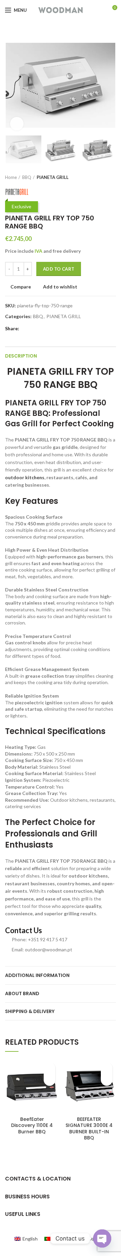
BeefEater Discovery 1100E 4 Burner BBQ (32, 1125)
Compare (20, 286)
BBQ (26, 177)
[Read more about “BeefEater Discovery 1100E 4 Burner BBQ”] (49, 1080)
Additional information (37, 975)
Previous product (99, 177)
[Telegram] (55, 328)
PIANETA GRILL (53, 177)
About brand (22, 993)
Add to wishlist (60, 286)
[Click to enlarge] (17, 123)
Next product (112, 177)
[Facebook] (25, 328)
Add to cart (58, 269)
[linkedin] (48, 328)
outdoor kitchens (24, 477)
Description (21, 356)
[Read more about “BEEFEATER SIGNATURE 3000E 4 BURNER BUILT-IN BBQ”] (107, 1080)
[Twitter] (32, 328)
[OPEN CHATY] (102, 1238)
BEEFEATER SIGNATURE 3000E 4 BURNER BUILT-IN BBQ (89, 1128)
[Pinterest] (40, 328)
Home (11, 177)
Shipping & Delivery (29, 1011)
